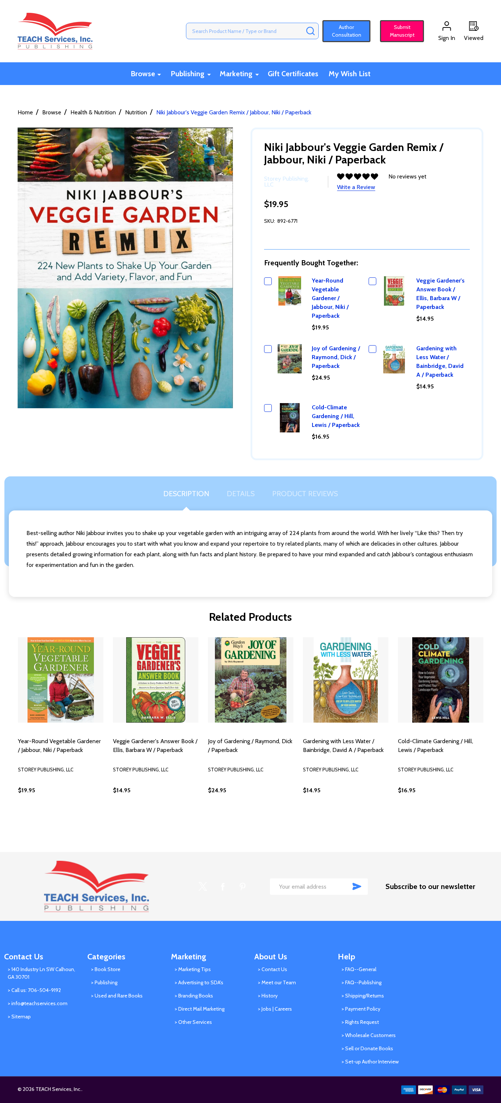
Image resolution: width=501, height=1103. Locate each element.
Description (186, 493)
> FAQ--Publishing (361, 982)
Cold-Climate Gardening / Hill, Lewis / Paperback (336, 416)
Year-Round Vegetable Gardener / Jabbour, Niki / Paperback (330, 298)
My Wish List (349, 73)
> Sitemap (19, 1016)
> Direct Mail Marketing (199, 1009)
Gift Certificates (293, 73)
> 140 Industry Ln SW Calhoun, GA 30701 (41, 973)
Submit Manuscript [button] (398, 31)
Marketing (236, 73)
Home (25, 112)
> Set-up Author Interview (370, 1061)
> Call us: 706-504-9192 (34, 990)
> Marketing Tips (193, 969)
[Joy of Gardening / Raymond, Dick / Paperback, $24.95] (250, 680)
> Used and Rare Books (117, 995)
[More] (159, 74)
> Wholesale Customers (368, 1035)
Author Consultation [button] (346, 31)
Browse (143, 73)
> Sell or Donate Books (367, 1048)
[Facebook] (223, 886)
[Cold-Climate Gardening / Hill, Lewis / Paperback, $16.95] (440, 680)
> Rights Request (360, 1022)
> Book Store (105, 969)
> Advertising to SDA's (199, 982)
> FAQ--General (358, 969)
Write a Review (356, 187)
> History (268, 995)
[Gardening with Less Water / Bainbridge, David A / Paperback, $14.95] (345, 680)
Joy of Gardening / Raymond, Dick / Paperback (336, 357)
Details (241, 493)
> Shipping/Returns (362, 995)
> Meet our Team (277, 982)
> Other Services (193, 1022)
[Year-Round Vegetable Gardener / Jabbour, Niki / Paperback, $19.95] (60, 680)
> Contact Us (272, 969)
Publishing (187, 73)
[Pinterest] (242, 886)
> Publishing (104, 982)
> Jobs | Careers (275, 1009)
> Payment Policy (360, 1009)
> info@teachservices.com (37, 1003)
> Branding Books (194, 995)
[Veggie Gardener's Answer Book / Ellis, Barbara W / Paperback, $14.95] (155, 680)
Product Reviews (305, 493)
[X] (203, 886)
